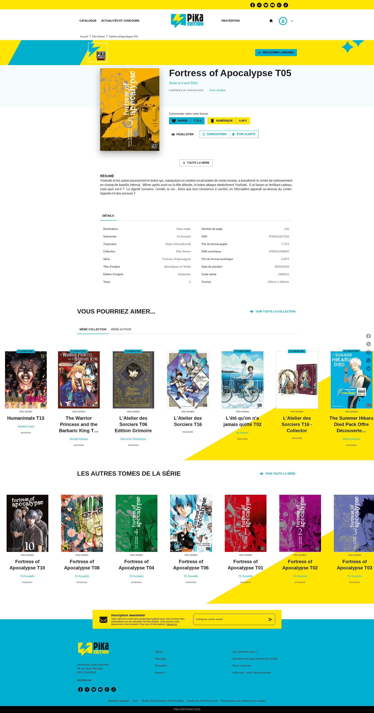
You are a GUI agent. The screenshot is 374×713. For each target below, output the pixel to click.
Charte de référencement (202, 700)
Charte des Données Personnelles (162, 700)
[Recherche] (271, 21)
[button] (276, 52)
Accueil (84, 36)
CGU (135, 700)
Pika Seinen (98, 36)
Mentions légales (118, 700)
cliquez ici (172, 624)
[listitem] (252, 5)
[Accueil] (187, 21)
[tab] (88, 21)
